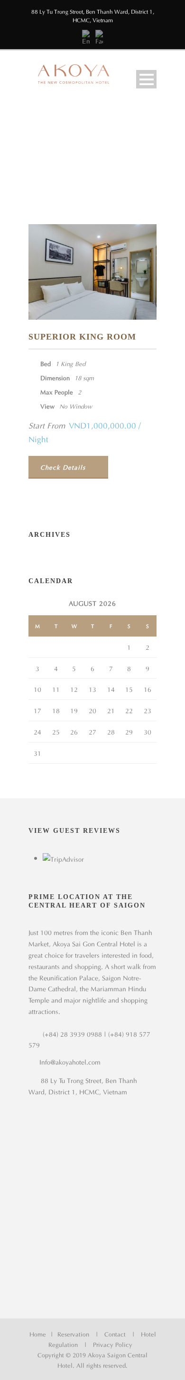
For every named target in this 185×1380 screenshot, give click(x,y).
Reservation (73, 1333)
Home (37, 1333)
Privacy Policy (112, 1343)
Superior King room (82, 336)
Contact (115, 1333)
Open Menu (146, 79)
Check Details (62, 466)
